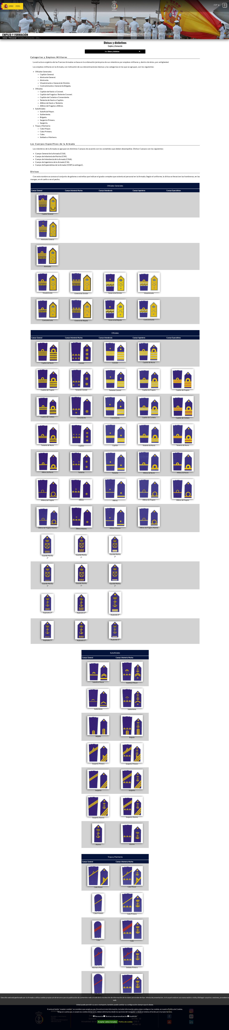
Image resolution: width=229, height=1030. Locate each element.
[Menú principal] (224, 5)
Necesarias (99, 1016)
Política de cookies (126, 1022)
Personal (12, 38)
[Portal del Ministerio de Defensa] (14, 6)
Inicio (5, 38)
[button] (47, 205)
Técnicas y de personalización (116, 1016)
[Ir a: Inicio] (114, 5)
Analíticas (133, 1016)
